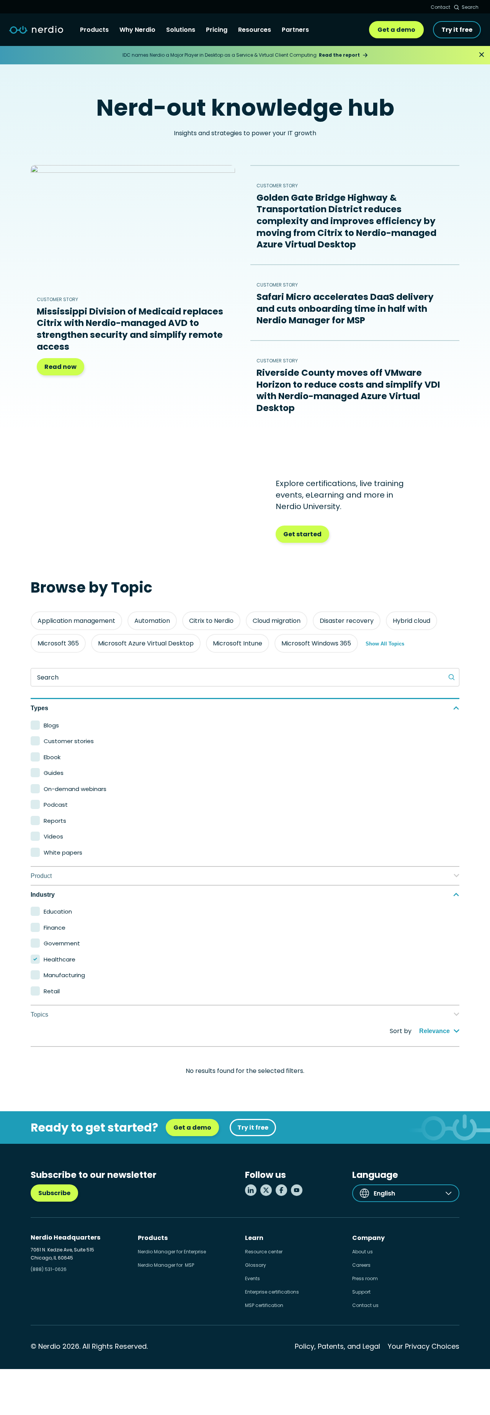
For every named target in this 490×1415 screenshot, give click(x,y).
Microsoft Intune (237, 643)
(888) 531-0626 (49, 1269)
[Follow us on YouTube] (296, 1190)
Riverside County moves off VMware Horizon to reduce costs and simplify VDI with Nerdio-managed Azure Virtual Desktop (348, 390)
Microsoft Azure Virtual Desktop (146, 643)
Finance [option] (54, 928)
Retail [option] (52, 991)
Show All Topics (385, 644)
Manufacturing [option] (64, 975)
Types (39, 708)
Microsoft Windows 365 (316, 643)
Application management (76, 620)
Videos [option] (53, 836)
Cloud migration (277, 620)
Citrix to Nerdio (211, 620)
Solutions (180, 29)
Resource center (264, 1251)
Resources (254, 29)
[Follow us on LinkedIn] (250, 1190)
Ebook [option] (52, 757)
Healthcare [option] (59, 959)
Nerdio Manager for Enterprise (172, 1251)
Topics (39, 1014)
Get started (302, 534)
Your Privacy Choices (423, 1346)
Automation (152, 620)
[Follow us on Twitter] (266, 1190)
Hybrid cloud (411, 620)
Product (41, 876)
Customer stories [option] (69, 741)
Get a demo (396, 29)
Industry (43, 894)
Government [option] (62, 943)
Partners (295, 29)
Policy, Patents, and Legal (337, 1346)
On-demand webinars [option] (75, 789)
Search (470, 7)
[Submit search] (452, 677)
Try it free (456, 29)
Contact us (365, 1305)
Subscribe (54, 1193)
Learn (254, 1237)
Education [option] (58, 911)
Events (252, 1278)
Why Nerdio (137, 29)
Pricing (216, 29)
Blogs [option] (51, 725)
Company (368, 1237)
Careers (361, 1265)
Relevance (434, 1031)
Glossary (255, 1265)
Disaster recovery (347, 620)
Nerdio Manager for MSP (166, 1265)
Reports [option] (55, 821)
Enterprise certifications (272, 1292)
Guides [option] (54, 773)
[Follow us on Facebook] (281, 1190)
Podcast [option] (56, 805)
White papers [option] (63, 852)
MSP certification (264, 1305)
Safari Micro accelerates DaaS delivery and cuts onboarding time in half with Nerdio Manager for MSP (345, 308)
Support (361, 1292)
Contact (440, 7)
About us (362, 1251)
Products (94, 29)
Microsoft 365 (58, 643)
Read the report (339, 55)
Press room (365, 1278)
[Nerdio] (36, 30)
